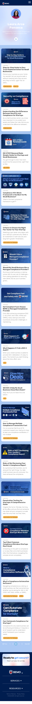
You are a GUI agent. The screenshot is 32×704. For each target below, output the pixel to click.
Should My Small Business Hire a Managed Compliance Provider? (16, 268)
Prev (5, 644)
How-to (16, 86)
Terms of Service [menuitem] (11, 694)
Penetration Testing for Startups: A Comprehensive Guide (14, 502)
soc (5, 363)
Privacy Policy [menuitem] (21, 694)
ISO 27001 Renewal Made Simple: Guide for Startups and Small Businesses (15, 155)
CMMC (21, 596)
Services (15, 681)
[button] (29, 2)
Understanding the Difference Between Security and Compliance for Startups (15, 113)
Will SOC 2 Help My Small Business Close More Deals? (14, 389)
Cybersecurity (7, 86)
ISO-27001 (6, 167)
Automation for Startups (10, 242)
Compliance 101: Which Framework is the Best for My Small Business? (15, 195)
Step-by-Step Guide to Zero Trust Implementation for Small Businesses (16, 69)
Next (26, 644)
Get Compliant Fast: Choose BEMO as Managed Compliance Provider (15, 309)
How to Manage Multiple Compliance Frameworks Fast (15, 424)
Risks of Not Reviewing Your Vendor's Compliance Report (14, 464)
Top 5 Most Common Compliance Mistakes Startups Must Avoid (15, 544)
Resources (15, 688)
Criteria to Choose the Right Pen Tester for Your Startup (14, 229)
